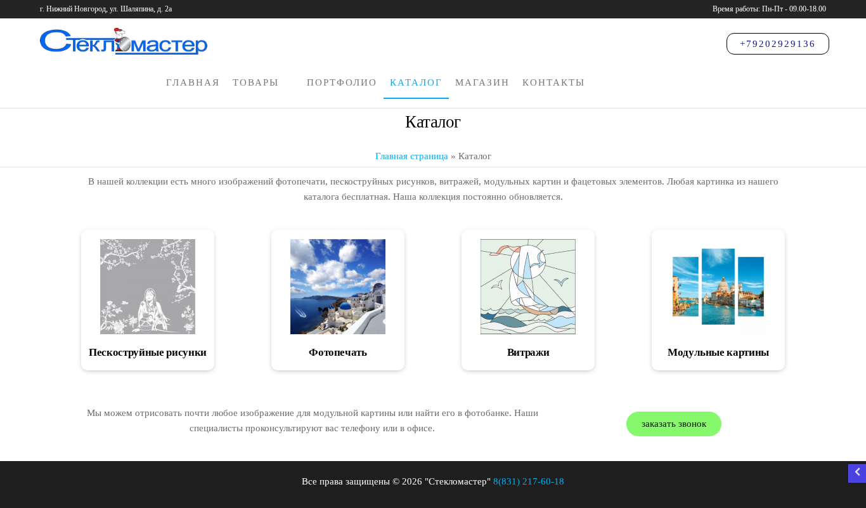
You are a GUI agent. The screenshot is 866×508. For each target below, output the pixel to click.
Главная (193, 82)
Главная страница (411, 156)
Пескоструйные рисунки (148, 352)
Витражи (528, 352)
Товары (256, 82)
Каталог (416, 82)
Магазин (482, 82)
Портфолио (342, 82)
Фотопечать (338, 352)
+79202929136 (778, 44)
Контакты (553, 82)
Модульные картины (718, 352)
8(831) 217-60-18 (528, 481)
